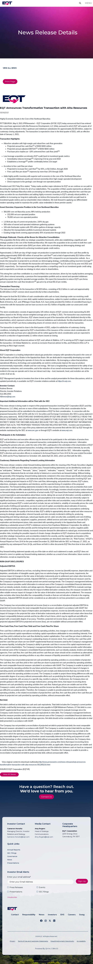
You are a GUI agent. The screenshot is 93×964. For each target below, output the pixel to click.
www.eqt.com (66, 430)
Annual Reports (13, 850)
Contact (15, 915)
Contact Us (46, 797)
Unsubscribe (12, 897)
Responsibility (28, 915)
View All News (9, 774)
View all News (10, 68)
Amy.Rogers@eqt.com (44, 837)
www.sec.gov (33, 430)
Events (42, 887)
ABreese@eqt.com (7, 397)
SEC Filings (11, 853)
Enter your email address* (19, 877)
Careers (72, 915)
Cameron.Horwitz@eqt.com (18, 837)
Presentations (13, 863)
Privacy (12, 941)
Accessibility (81, 941)
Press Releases (16, 887)
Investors (52, 915)
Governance (12, 856)
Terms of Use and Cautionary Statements (33, 941)
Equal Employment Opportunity (62, 941)
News (9, 860)
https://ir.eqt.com (64, 381)
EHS (62, 915)
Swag (81, 915)
